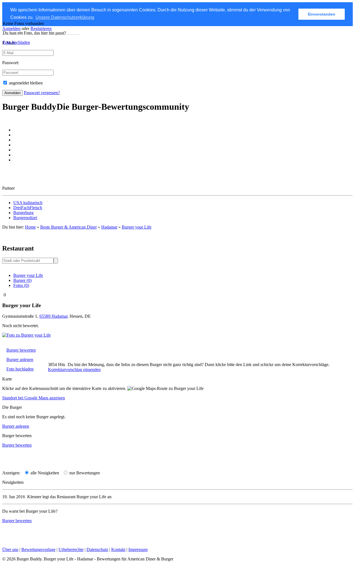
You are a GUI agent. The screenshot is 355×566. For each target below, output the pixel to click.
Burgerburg (23, 212)
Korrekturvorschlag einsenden (74, 369)
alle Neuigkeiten (44, 472)
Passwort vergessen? (42, 92)
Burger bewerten (21, 350)
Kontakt (118, 549)
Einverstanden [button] (321, 14)
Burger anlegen (19, 359)
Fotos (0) (21, 285)
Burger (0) (22, 280)
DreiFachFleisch (27, 207)
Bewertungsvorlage (38, 549)
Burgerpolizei (25, 217)
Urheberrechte (71, 549)
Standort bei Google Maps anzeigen (33, 397)
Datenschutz (97, 549)
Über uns (10, 549)
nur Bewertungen (84, 472)
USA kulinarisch (27, 202)
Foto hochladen (16, 42)
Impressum (138, 549)
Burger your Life (136, 227)
